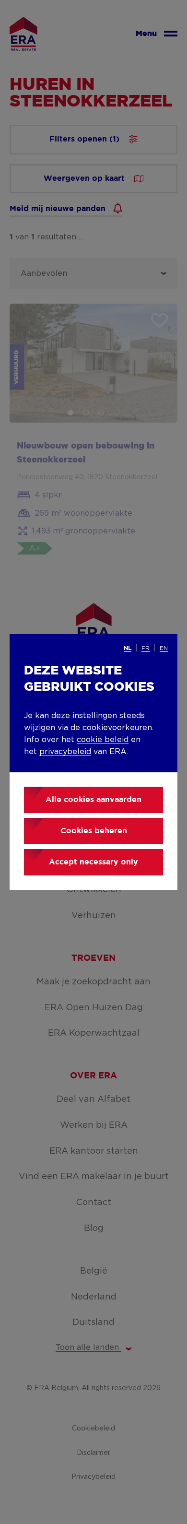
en (164, 648)
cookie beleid (103, 740)
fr (145, 648)
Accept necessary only (93, 862)
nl (127, 648)
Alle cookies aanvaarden (93, 799)
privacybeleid (65, 752)
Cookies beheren (93, 831)
